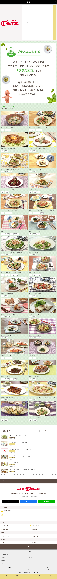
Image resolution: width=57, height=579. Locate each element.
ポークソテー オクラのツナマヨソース (38, 148)
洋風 (34, 150)
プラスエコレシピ (8, 481)
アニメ (30, 557)
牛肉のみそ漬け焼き (34, 376)
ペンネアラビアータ (6, 355)
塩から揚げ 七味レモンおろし (8, 314)
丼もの (34, 233)
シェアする (29, 501)
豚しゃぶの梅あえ (33, 252)
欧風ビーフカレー (5, 376)
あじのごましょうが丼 (34, 231)
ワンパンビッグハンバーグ (35, 314)
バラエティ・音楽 (4, 554)
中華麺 (6, 171)
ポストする (11, 501)
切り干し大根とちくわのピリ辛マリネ (38, 190)
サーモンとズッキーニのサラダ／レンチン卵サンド (42, 210)
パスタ (6, 212)
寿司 (10, 130)
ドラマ (2, 551)
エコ (3, 130)
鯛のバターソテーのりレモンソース (38, 169)
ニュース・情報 (32, 551)
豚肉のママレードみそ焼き (7, 293)
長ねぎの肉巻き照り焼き (7, 397)
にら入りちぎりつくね (6, 418)
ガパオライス (4, 231)
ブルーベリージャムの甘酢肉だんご (10, 190)
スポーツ (3, 557)
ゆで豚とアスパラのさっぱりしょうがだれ (11, 252)
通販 (2, 563)
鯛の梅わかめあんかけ (6, 335)
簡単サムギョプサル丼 (34, 272)
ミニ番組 (3, 560)
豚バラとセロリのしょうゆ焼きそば (10, 169)
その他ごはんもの (5, 233)
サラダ (34, 212)
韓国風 (39, 275)
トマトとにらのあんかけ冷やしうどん (38, 127)
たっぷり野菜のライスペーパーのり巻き (11, 272)
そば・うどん (32, 130)
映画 (30, 554)
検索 (28, 569)
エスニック (16, 233)
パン (38, 212)
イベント (31, 560)
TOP (2, 481)
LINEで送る (47, 501)
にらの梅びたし (33, 355)
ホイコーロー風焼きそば (35, 335)
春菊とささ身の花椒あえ (35, 418)
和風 (6, 130)
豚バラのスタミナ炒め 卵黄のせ (9, 148)
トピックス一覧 (47, 430)
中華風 (6, 192)
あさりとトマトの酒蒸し (35, 293)
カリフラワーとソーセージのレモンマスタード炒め (42, 397)
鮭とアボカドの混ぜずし (7, 127)
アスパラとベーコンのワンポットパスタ (11, 210)
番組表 (47, 569)
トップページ (9, 569)
